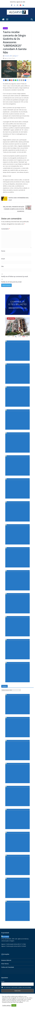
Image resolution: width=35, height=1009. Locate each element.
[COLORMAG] (5, 936)
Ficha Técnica (5, 963)
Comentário (5, 229)
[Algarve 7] (3, 19)
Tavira (13, 58)
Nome (3, 251)
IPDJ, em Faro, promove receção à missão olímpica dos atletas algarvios (13, 209)
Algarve (6, 58)
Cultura (5, 28)
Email (3, 259)
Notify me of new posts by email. (11, 282)
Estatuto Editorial (6, 960)
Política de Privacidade (7, 967)
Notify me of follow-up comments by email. (14, 276)
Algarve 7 (16, 56)
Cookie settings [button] (6, 1005)
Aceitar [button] (13, 1005)
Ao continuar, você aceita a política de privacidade (17, 987)
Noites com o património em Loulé (18, 199)
